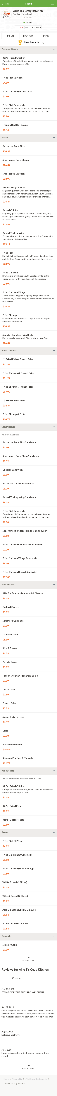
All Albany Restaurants (36, 1079)
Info (46, 36)
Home (6, 1079)
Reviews (28, 36)
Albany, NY (17, 1079)
